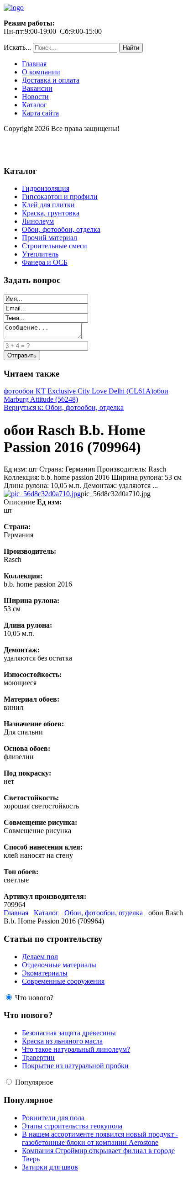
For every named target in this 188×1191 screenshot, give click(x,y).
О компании (41, 72)
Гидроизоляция (45, 188)
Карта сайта (40, 113)
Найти (131, 47)
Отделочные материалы (59, 965)
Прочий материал (49, 237)
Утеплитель (40, 254)
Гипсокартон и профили (60, 196)
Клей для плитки (48, 205)
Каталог (34, 105)
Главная (34, 64)
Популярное (34, 1082)
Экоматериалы (45, 973)
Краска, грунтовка (50, 213)
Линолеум (38, 221)
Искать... (17, 47)
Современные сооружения (63, 981)
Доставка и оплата (50, 80)
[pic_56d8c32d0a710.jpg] (42, 494)
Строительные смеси (54, 246)
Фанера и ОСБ (45, 262)
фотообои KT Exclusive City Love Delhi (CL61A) (78, 391)
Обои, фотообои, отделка (61, 229)
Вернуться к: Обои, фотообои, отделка (64, 407)
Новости (35, 96)
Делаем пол (40, 956)
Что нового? (34, 998)
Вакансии (37, 88)
